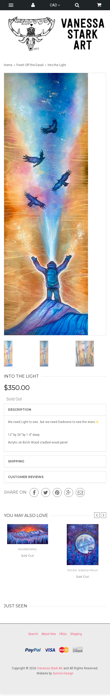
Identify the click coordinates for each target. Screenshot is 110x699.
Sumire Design (63, 673)
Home (8, 65)
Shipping (16, 461)
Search (33, 634)
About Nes (48, 634)
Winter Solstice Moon (82, 570)
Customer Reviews (25, 477)
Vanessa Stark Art (50, 668)
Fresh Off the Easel (29, 65)
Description (19, 409)
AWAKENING (27, 549)
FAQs (63, 634)
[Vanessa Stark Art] (55, 34)
